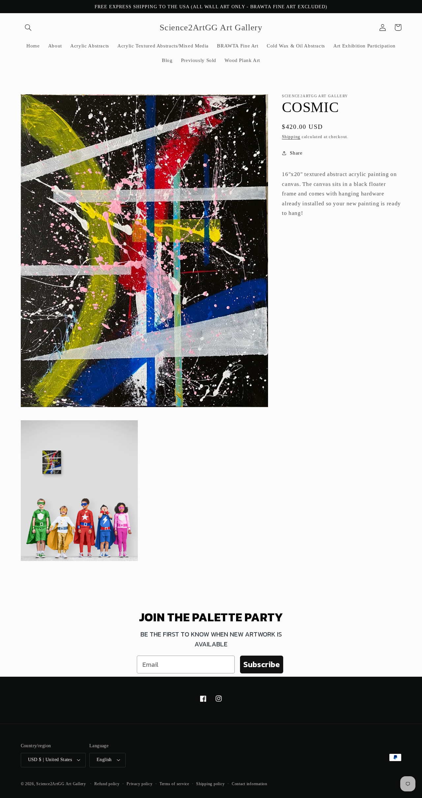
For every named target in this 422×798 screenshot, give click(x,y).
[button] (28, 27)
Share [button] (296, 153)
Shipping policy (210, 784)
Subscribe (261, 664)
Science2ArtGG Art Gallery (61, 784)
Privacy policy (139, 784)
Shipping (291, 136)
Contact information (249, 784)
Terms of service (174, 784)
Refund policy (107, 784)
